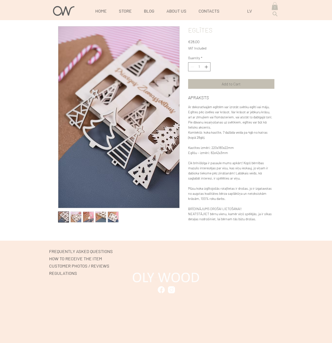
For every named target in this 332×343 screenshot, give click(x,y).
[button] (274, 6)
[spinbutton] (199, 67)
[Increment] (207, 67)
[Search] (275, 14)
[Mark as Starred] (161, 290)
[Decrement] (192, 67)
